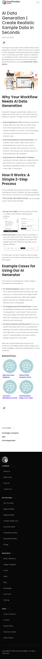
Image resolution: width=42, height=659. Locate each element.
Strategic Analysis (10, 433)
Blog (5, 582)
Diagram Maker (9, 515)
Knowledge (8, 588)
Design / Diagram (10, 565)
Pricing (6, 545)
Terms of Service (9, 614)
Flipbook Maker (9, 509)
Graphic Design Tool (11, 521)
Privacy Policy (8, 626)
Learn (5, 576)
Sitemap (6, 600)
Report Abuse (8, 638)
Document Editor (9, 527)
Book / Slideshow (10, 559)
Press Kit (6, 483)
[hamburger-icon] (38, 2)
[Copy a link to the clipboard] (4, 42)
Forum (6, 570)
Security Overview (10, 632)
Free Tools (7, 594)
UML (3, 436)
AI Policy (6, 620)
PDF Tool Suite (8, 503)
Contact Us (8, 489)
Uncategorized (8, 38)
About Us (7, 471)
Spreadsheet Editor (10, 539)
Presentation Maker (10, 533)
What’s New (8, 477)
